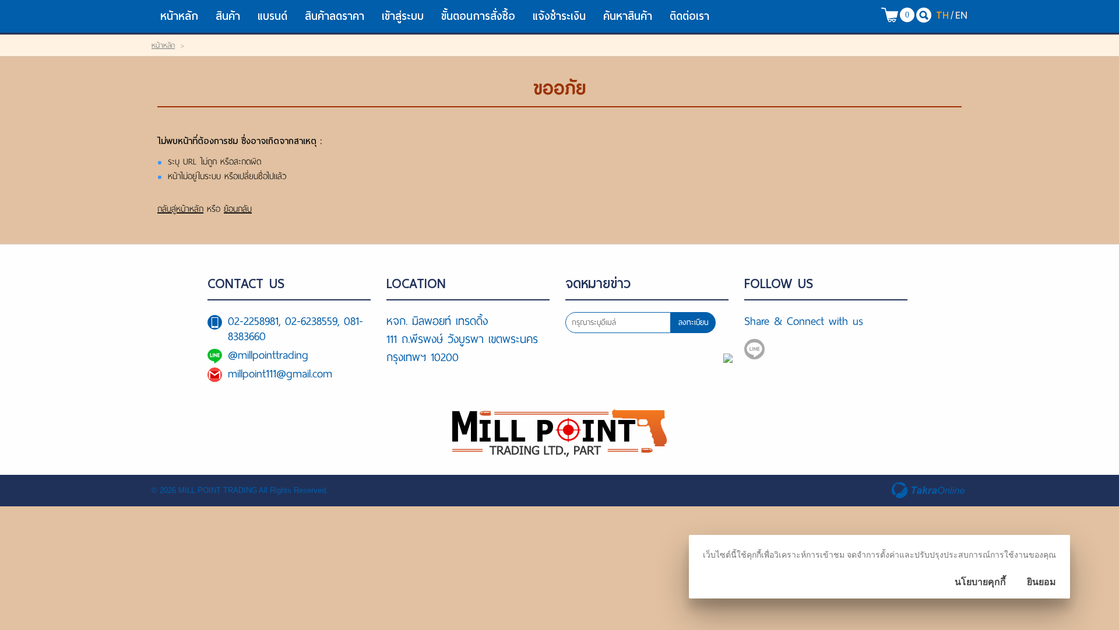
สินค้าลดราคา (334, 16)
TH (942, 15)
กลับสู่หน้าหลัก (180, 208)
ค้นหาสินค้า (627, 16)
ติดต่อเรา (689, 16)
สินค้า (228, 16)
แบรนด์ (272, 16)
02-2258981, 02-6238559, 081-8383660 (295, 329)
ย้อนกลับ (238, 208)
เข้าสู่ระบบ (403, 16)
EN (961, 15)
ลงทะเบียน (693, 322)
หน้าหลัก (179, 16)
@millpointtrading (268, 355)
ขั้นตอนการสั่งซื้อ (478, 16)
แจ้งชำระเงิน (559, 16)
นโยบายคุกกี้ (980, 582)
